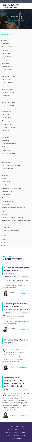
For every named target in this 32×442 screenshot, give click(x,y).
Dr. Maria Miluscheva (8, 105)
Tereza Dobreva (7, 83)
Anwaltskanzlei (5, 44)
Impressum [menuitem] (16, 435)
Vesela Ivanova (6, 79)
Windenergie (6, 150)
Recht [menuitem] (19, 429)
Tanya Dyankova (7, 57)
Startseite (4, 40)
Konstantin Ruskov (7, 47)
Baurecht (4, 178)
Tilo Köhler (5, 50)
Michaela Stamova (7, 60)
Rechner (3, 242)
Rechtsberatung (7, 162)
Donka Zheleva (6, 53)
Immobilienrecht (7, 185)
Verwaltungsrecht (7, 201)
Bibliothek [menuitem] (16, 432)
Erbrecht (4, 224)
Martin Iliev (5, 63)
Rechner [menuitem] (23, 432)
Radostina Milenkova (8, 76)
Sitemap (22, 20)
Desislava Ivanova (7, 73)
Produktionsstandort (8, 127)
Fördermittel (5, 140)
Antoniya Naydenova (8, 102)
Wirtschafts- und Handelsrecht (11, 165)
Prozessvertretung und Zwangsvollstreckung (16, 221)
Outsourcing (6, 130)
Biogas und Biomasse (8, 153)
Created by (16, 438)
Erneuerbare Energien (9, 143)
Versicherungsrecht (8, 198)
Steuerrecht (5, 227)
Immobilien (5, 137)
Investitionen (6, 114)
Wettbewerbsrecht (7, 191)
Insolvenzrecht (6, 204)
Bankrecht (5, 175)
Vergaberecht (6, 195)
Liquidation (5, 211)
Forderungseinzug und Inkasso (11, 188)
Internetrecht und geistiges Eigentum (13, 208)
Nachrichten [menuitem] (8, 432)
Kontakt (3, 245)
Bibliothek (4, 239)
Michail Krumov (6, 99)
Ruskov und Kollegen (13, 20)
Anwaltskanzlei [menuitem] (20, 426)
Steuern (4, 134)
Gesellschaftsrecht (7, 169)
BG (25, 1)
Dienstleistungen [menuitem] (12, 429)
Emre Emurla (6, 96)
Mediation (5, 214)
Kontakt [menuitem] (8, 435)
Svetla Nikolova (6, 86)
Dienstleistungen (6, 111)
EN (29, 1)
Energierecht (6, 182)
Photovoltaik (6, 147)
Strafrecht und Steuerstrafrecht (11, 230)
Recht (2, 159)
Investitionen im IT (7, 124)
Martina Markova (7, 89)
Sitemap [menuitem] (23, 435)
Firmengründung (7, 117)
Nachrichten (4, 236)
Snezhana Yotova (7, 66)
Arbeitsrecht (5, 172)
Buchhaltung (6, 121)
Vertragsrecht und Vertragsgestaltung (14, 217)
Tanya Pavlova (6, 70)
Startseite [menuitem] (11, 426)
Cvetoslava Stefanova (8, 92)
